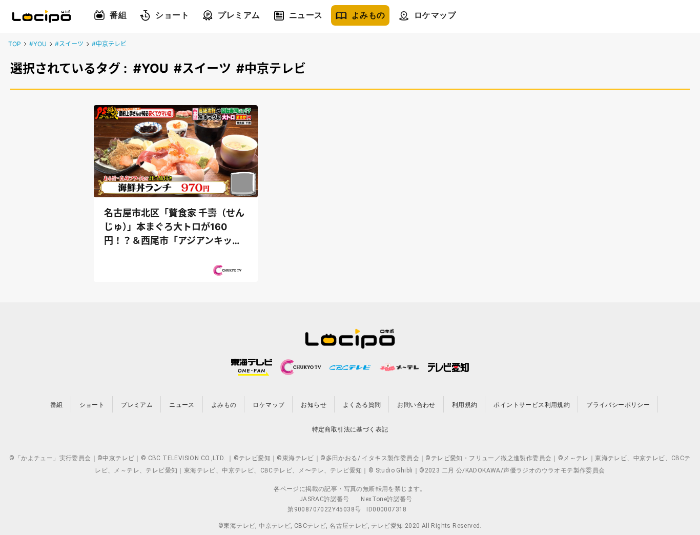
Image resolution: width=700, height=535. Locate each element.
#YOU (38, 44)
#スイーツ (69, 44)
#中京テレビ (109, 44)
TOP (14, 44)
